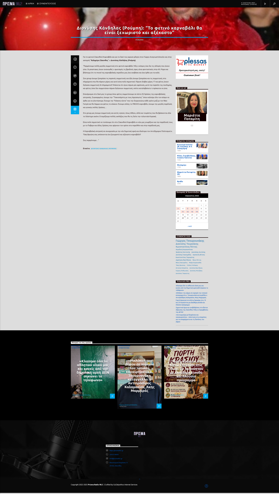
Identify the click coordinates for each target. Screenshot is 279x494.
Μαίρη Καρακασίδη (195, 262)
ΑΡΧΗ (31, 3)
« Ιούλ (190, 226)
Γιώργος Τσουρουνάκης (190, 240)
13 (192, 212)
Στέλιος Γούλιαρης (192, 265)
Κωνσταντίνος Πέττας (186, 246)
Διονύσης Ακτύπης (198, 252)
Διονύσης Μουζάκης (196, 270)
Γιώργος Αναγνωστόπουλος (81, 395)
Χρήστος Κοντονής (183, 252)
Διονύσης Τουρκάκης (187, 243)
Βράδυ (180, 181)
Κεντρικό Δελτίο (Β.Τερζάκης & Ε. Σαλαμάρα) (185, 147)
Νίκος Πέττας (197, 260)
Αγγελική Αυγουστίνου (184, 249)
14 (197, 212)
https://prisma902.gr (116, 450)
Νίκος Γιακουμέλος (182, 262)
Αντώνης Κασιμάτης (182, 268)
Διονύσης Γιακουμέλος (183, 255)
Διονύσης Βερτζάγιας (196, 268)
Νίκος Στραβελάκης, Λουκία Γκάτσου (186, 157)
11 (183, 212)
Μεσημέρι (181, 165)
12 (188, 212)
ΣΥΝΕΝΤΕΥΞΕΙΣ (48, 3)
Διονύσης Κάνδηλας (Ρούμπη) (103, 148)
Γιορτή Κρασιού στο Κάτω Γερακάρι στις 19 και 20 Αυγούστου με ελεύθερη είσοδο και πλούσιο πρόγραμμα (191, 302)
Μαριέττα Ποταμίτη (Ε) (186, 173)
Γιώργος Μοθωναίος (182, 270)
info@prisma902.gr (116, 458)
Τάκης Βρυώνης (180, 265)
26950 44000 (114, 454)
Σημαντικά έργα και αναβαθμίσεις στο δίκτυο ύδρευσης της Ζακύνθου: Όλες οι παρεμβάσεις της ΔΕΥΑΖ (192, 310)
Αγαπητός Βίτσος (199, 255)
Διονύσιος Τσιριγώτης (182, 273)
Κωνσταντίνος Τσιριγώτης (185, 257)
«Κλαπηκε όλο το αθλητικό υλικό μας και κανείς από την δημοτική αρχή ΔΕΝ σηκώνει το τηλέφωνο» (192, 288)
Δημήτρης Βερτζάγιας (183, 260)
